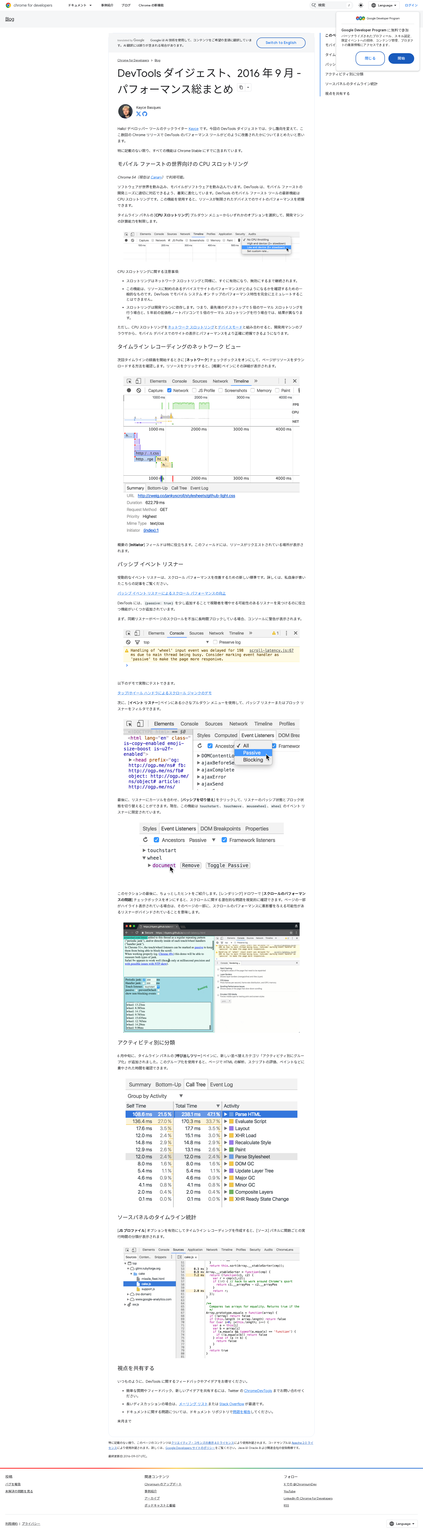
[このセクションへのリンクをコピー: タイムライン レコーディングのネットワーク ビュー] (245, 347)
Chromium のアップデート (163, 1484)
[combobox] (331, 5)
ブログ (126, 5)
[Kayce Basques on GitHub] (144, 115)
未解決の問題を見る (19, 1491)
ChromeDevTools (258, 1391)
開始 (401, 58)
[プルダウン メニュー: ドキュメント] (92, 5)
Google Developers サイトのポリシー (190, 1448)
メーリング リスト (193, 1404)
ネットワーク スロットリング (191, 327)
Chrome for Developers (133, 60)
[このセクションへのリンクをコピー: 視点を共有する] (158, 1368)
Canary (156, 177)
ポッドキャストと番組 (160, 1505)
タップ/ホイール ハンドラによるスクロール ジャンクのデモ (164, 693)
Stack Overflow (231, 1404)
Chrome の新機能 (151, 5)
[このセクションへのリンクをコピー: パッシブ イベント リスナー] (188, 564)
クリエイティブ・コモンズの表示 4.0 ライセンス (202, 1443)
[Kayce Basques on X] (138, 115)
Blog (9, 19)
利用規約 (11, 1523)
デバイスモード (230, 327)
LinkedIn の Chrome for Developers (308, 1498)
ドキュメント (77, 5)
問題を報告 (241, 1412)
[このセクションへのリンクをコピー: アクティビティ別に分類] (179, 1043)
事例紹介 (107, 5)
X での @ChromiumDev (300, 1484)
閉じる (370, 58)
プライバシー (31, 1523)
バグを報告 (13, 1484)
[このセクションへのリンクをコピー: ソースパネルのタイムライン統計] (200, 1218)
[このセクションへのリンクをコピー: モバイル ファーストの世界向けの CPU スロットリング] (252, 164)
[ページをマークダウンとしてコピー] (241, 87)
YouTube (289, 1491)
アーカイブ (152, 1498)
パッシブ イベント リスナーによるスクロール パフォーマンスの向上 (171, 593)
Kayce (194, 129)
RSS (286, 1505)
